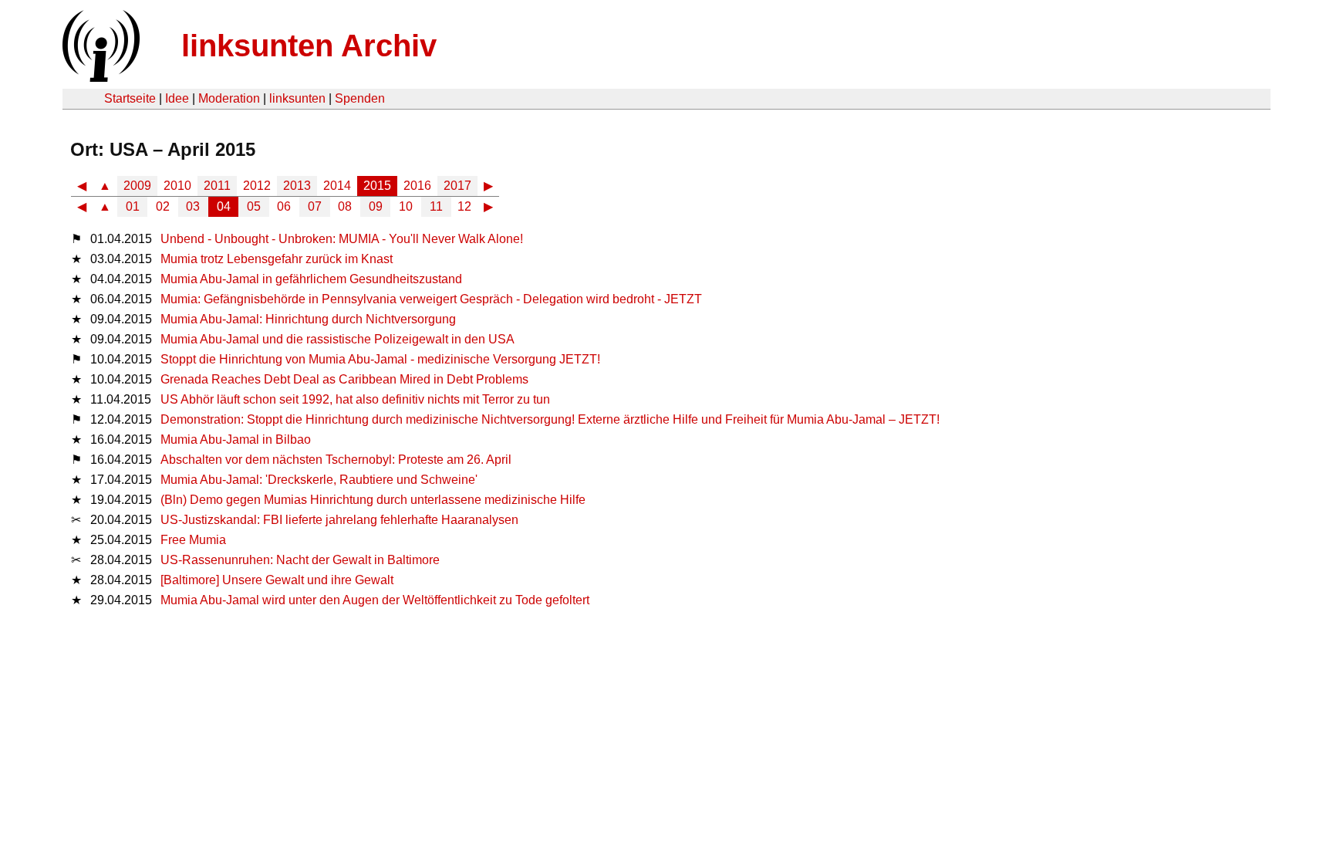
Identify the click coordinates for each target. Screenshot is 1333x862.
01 (133, 206)
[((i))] (99, 77)
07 (315, 206)
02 (163, 206)
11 (436, 206)
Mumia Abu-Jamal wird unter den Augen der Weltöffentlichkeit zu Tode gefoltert (374, 600)
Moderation (229, 98)
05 (254, 206)
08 (345, 206)
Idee (177, 98)
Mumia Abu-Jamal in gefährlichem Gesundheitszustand (311, 279)
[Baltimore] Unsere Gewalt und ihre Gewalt (276, 579)
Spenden (360, 98)
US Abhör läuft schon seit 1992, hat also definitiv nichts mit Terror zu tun (355, 399)
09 (376, 206)
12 (464, 206)
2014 (337, 185)
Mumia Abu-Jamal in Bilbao (235, 439)
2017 (457, 185)
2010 (177, 185)
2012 (257, 185)
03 (193, 206)
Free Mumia (193, 539)
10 (406, 206)
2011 (217, 185)
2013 (297, 185)
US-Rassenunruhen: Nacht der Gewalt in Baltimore (300, 559)
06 (284, 206)
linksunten (297, 98)
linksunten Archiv (309, 46)
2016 (417, 185)
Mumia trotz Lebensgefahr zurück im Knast (276, 258)
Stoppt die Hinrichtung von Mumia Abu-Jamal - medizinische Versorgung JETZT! (380, 359)
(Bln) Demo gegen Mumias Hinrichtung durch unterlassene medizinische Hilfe (373, 499)
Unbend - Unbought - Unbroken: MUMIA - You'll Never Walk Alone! (341, 238)
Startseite (130, 98)
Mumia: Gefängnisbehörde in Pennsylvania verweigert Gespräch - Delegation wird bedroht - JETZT (431, 299)
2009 (137, 185)
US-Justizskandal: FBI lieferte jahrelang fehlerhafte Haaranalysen (339, 519)
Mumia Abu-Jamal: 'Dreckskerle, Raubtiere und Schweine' (319, 479)
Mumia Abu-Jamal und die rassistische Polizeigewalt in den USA (337, 339)
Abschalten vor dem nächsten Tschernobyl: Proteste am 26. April (335, 459)
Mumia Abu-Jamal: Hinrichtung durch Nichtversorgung (308, 319)
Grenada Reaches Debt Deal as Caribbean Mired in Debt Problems (344, 379)
